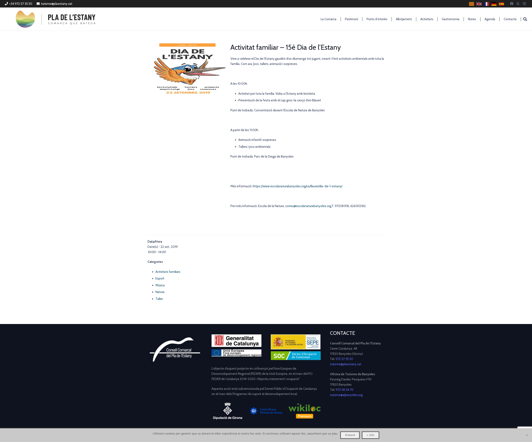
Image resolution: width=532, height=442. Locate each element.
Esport (159, 278)
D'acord (350, 435)
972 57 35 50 (344, 359)
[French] (486, 3)
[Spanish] (501, 3)
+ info (370, 435)
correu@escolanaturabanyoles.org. (308, 206)
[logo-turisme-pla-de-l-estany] (55, 19)
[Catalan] (471, 3)
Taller (159, 299)
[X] (518, 4)
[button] (525, 19)
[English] (479, 3)
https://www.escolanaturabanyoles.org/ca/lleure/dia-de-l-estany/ (297, 186)
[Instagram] (524, 4)
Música (160, 285)
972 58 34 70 (344, 390)
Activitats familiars (167, 272)
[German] (494, 3)
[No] (527, 435)
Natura (160, 292)
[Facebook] (512, 4)
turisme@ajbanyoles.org (346, 395)
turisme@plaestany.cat (345, 364)
